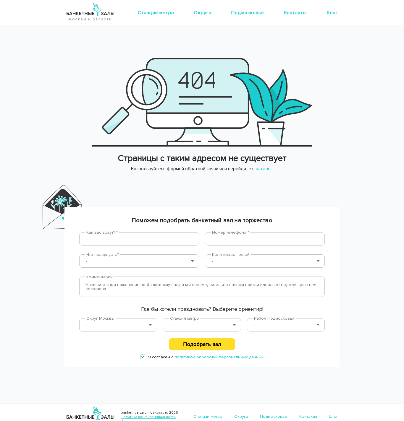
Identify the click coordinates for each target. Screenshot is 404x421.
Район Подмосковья (274, 318)
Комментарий (99, 277)
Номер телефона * (230, 232)
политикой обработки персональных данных (219, 357)
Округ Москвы (100, 318)
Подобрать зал (202, 344)
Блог (332, 13)
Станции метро (156, 13)
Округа (202, 13)
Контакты (295, 13)
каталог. (264, 169)
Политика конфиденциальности (148, 417)
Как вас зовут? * (102, 232)
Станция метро (184, 318)
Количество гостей (231, 254)
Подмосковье (247, 13)
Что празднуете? (102, 254)
